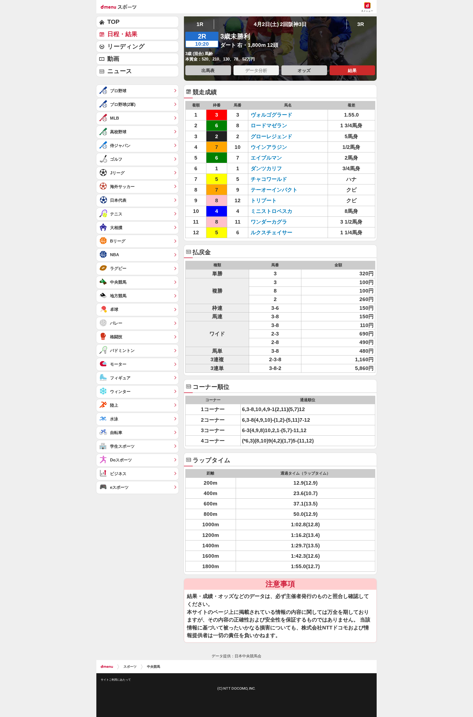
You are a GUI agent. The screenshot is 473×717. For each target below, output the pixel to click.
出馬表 (208, 70)
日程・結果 (122, 34)
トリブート (274, 200)
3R (360, 24)
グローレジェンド (274, 136)
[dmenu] (106, 666)
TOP (113, 21)
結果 (352, 70)
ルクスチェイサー (274, 232)
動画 (113, 58)
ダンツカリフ (274, 168)
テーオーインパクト (274, 190)
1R (200, 24)
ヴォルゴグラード (274, 115)
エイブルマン (274, 158)
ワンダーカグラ (274, 222)
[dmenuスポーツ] (120, 6)
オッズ (304, 70)
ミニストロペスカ (274, 211)
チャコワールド (274, 179)
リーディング (126, 46)
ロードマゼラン (274, 125)
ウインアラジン (274, 147)
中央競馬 (153, 667)
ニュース (119, 71)
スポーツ (130, 667)
